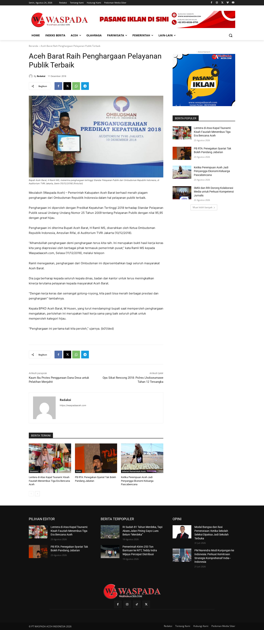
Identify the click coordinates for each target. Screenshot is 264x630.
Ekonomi (34, 471)
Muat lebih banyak (202, 207)
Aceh (78, 471)
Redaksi (41, 76)
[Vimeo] (227, 3)
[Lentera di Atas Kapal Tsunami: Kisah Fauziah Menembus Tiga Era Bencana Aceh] (50, 458)
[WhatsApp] (76, 86)
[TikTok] (137, 604)
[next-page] (37, 493)
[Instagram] (217, 3)
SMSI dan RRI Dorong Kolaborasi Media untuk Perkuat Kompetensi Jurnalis (214, 191)
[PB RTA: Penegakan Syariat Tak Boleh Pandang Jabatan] (96, 458)
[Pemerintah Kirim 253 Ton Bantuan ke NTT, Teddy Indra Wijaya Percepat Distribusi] (110, 551)
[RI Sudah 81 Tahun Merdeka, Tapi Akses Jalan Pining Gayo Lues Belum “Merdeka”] (110, 531)
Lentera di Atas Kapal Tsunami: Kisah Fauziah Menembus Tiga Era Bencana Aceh (49, 481)
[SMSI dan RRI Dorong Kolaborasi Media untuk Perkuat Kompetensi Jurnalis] (182, 192)
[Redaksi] (31, 76)
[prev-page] (31, 493)
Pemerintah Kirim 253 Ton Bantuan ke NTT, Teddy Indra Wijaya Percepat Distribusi (140, 550)
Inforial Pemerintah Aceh (134, 471)
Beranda (33, 46)
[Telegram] (85, 86)
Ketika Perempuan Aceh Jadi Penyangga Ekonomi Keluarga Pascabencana (137, 481)
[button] (230, 35)
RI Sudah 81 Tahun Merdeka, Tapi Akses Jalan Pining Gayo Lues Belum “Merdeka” (142, 530)
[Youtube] (233, 3)
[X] (222, 3)
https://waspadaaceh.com (73, 405)
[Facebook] (211, 3)
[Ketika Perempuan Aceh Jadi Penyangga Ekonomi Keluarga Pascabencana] (142, 458)
